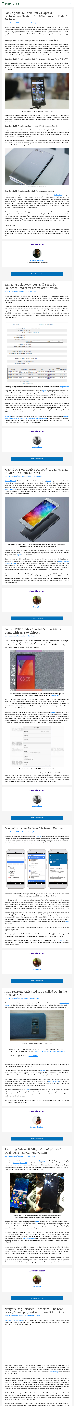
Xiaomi (48, 481)
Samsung (21, 291)
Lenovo (20, 636)
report (44, 391)
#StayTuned (39, 1051)
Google (39, 837)
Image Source (64, 387)
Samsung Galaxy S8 (20, 1163)
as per (18, 555)
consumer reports (29, 1239)
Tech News (21, 832)
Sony (19, 23)
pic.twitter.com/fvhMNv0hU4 (54, 1051)
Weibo (37, 1222)
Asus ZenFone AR (53, 1081)
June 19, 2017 (33, 1056)
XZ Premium (58, 195)
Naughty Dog (53, 1372)
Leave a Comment (11, 23)
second (42, 1071)
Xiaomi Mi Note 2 (10, 481)
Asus (27, 1090)
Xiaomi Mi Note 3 (10, 489)
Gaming (20, 1316)
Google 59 (60, 940)
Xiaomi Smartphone (24, 476)
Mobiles (20, 998)
